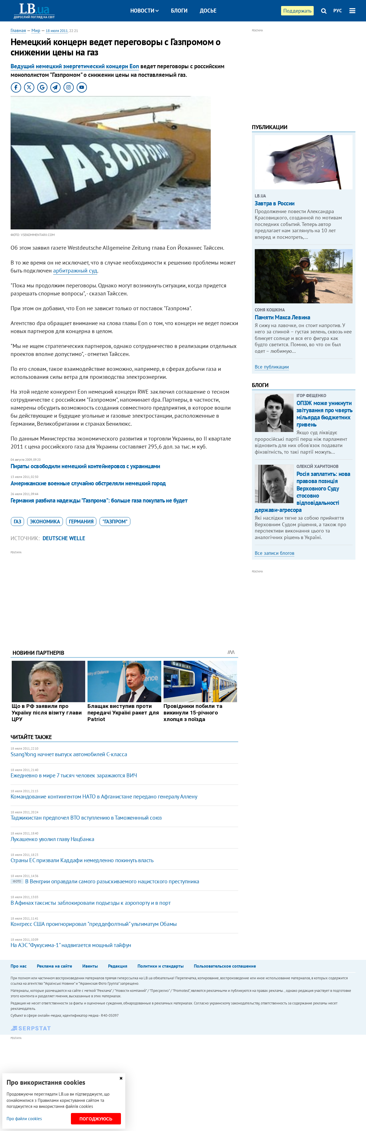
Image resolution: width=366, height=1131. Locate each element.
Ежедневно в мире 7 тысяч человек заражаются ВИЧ (74, 775)
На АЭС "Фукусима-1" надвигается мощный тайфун (71, 945)
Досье (208, 10)
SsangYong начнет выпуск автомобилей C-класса (69, 754)
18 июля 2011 (57, 30)
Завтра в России (275, 203)
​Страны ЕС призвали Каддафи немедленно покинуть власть (82, 860)
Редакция (117, 966)
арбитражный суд (75, 270)
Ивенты (90, 966)
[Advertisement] (124, 596)
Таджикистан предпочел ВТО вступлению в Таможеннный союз (86, 817)
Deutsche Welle (64, 538)
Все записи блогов (274, 553)
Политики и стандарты (161, 966)
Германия (81, 521)
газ (17, 521)
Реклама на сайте (54, 966)
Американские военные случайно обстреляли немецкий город (88, 483)
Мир (35, 30)
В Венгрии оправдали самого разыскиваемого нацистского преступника (106, 881)
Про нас (19, 966)
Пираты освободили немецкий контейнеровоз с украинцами (85, 466)
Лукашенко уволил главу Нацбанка (52, 839)
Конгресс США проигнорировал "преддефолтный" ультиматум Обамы (94, 924)
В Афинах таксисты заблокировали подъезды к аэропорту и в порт (91, 902)
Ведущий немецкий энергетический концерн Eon (75, 66)
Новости (142, 10)
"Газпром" (115, 521)
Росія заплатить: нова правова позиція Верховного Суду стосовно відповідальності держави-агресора (302, 492)
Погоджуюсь (95, 1118)
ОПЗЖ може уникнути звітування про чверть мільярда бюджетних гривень (324, 414)
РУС (337, 10)
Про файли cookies (24, 1118)
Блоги (179, 10)
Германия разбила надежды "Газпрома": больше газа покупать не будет (99, 500)
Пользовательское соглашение (225, 966)
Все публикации (272, 367)
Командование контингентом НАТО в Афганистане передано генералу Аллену (104, 796)
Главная (18, 30)
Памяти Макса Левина (282, 317)
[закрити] (121, 1078)
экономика (45, 521)
